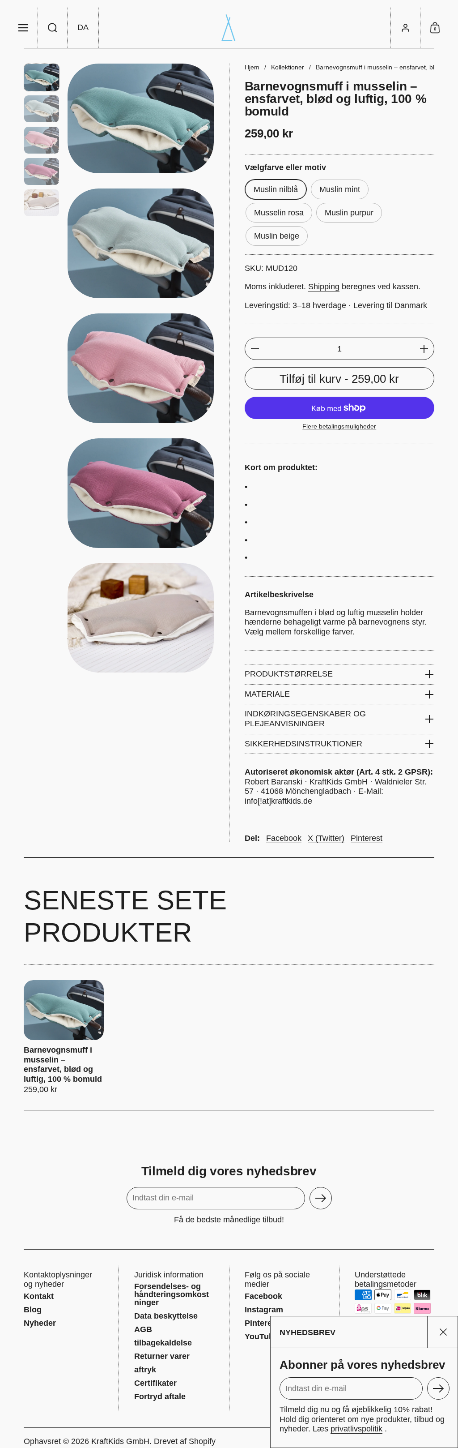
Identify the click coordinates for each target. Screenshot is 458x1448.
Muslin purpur (349, 212)
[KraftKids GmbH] (229, 27)
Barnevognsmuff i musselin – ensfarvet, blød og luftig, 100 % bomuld (63, 1037)
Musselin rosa (279, 212)
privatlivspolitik (356, 1428)
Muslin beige (276, 235)
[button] (53, 28)
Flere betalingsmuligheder (339, 426)
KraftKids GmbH (120, 1441)
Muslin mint (339, 189)
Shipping (323, 286)
